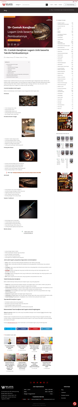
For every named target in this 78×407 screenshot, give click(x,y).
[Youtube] (40, 382)
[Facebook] (34, 382)
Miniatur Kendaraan (61, 79)
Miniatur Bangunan (61, 71)
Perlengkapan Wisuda (62, 34)
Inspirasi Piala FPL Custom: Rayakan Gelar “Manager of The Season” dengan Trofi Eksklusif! (9, 366)
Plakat (59, 41)
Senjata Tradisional (11, 71)
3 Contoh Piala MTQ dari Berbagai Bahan (10, 347)
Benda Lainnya (11, 72)
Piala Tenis (60, 106)
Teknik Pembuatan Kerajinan (12, 75)
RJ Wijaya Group (9, 57)
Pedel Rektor (60, 37)
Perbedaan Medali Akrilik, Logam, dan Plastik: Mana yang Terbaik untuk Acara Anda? (47, 348)
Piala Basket (60, 93)
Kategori (18, 4)
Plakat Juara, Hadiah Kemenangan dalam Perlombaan (34, 364)
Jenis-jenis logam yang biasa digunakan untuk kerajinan (17, 74)
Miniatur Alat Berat (61, 69)
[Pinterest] (44, 382)
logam (42, 312)
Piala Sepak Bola (61, 104)
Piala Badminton (61, 91)
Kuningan (7, 270)
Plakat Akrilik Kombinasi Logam (64, 45)
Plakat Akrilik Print (61, 47)
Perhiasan (10, 65)
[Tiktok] (47, 382)
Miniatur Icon (60, 75)
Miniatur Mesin (60, 80)
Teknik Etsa (7, 290)
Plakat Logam (60, 57)
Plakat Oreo (60, 60)
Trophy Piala (60, 90)
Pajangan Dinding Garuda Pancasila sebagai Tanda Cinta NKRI (27, 172)
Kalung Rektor (60, 35)
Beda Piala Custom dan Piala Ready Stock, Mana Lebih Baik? (34, 348)
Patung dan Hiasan (11, 68)
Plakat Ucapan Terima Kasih (63, 66)
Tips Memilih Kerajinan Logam (12, 77)
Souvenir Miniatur (61, 68)
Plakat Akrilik (60, 42)
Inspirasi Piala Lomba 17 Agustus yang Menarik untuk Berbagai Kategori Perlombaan (22, 365)
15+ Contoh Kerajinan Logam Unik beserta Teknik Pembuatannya (64, 9)
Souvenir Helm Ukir (61, 26)
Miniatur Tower (60, 86)
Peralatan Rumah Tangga (13, 67)
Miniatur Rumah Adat (62, 84)
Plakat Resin (60, 64)
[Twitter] (37, 382)
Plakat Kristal (60, 55)
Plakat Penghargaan (62, 62)
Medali (59, 31)
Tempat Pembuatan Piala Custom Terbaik (22, 347)
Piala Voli (59, 108)
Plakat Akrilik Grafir (61, 43)
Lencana (59, 28)
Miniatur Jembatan (61, 77)
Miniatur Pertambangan (62, 82)
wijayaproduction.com (12, 322)
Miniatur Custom (61, 73)
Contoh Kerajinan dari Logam (12, 64)
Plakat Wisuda (60, 39)
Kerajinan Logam (61, 23)
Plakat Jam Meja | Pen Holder (63, 49)
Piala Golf (59, 101)
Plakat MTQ (60, 58)
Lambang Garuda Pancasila (63, 24)
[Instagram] (30, 382)
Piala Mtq (59, 103)
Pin (58, 29)
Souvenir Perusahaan (62, 88)
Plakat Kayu (60, 51)
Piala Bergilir (60, 95)
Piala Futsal (60, 99)
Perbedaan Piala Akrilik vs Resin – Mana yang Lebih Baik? (47, 364)
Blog (26, 57)
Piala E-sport (60, 97)
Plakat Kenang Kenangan (63, 53)
